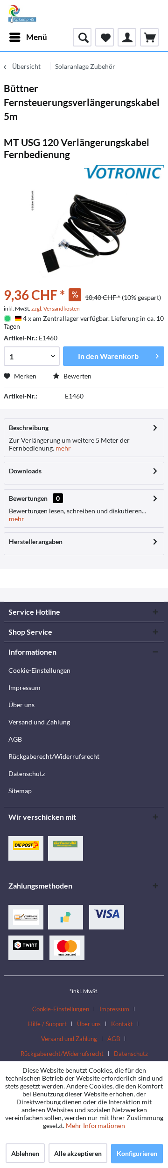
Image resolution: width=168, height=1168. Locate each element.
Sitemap (20, 791)
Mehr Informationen (95, 1125)
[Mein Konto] (127, 37)
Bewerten (76, 376)
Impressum (24, 687)
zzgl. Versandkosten (55, 308)
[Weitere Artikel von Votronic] (124, 173)
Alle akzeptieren (78, 1153)
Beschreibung (29, 427)
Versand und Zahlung (39, 722)
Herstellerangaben (36, 541)
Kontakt (122, 1024)
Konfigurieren (137, 1153)
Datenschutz (26, 773)
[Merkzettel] (104, 37)
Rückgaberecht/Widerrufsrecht (53, 756)
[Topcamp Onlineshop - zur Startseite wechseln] (22, 14)
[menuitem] (28, 37)
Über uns (21, 705)
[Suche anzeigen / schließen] (82, 37)
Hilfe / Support (47, 1024)
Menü (36, 37)
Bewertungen (28, 498)
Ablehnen (25, 1153)
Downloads (25, 471)
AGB (15, 739)
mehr (62, 448)
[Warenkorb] (149, 37)
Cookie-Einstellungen (39, 670)
